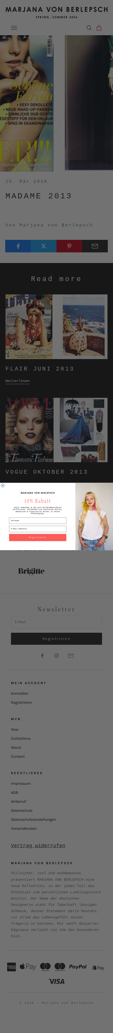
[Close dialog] (2, 485)
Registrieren (38, 537)
